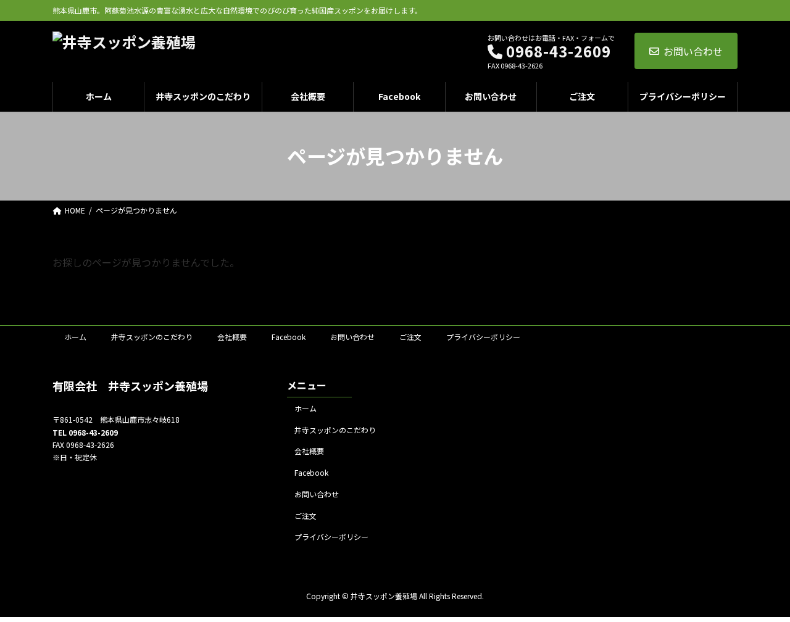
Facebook (289, 336)
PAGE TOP (761, 591)
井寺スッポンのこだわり (152, 336)
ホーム (75, 336)
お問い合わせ (693, 51)
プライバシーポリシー (483, 336)
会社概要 (232, 336)
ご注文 (410, 336)
